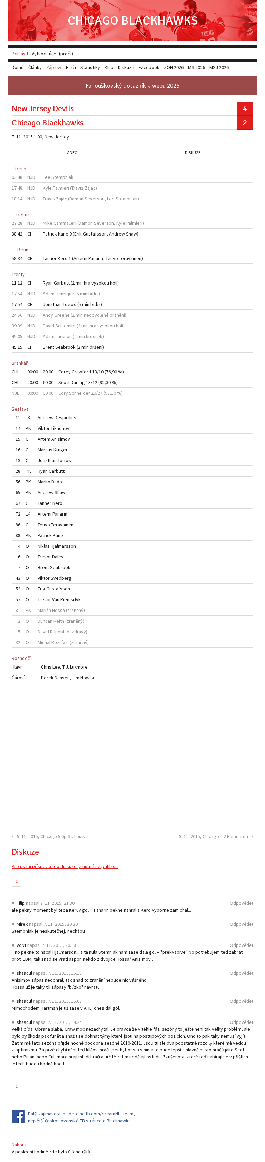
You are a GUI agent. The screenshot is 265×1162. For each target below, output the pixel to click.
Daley (57, 557)
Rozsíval (60, 642)
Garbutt (62, 283)
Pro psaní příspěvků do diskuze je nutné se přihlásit (65, 866)
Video (72, 152)
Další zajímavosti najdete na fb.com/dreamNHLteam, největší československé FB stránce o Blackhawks (81, 1117)
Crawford (81, 371)
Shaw (131, 234)
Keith (58, 621)
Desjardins (65, 417)
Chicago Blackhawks (133, 20)
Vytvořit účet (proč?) (52, 53)
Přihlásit (20, 53)
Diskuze (192, 152)
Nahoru (19, 1145)
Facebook (149, 67)
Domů (18, 67)
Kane (63, 234)
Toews (69, 304)
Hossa (58, 610)
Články (35, 67)
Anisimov (60, 439)
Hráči (71, 67)
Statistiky (90, 67)
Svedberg (61, 578)
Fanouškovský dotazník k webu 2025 (132, 85)
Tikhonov (60, 428)
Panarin (95, 258)
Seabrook (65, 347)
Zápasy (53, 67)
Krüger (60, 449)
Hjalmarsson (63, 546)
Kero (63, 258)
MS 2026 (196, 67)
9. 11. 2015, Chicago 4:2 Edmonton (213, 836)
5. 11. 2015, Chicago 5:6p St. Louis (51, 836)
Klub (109, 67)
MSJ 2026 (219, 67)
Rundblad (59, 631)
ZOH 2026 (174, 67)
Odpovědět (241, 903)
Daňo (56, 482)
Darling (78, 382)
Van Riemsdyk (66, 599)
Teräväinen (130, 258)
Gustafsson (95, 234)
